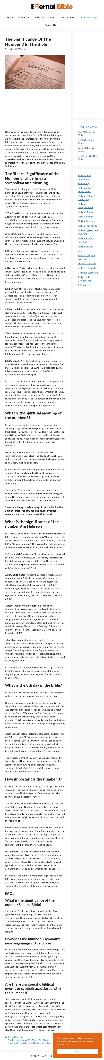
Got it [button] (77, 1051)
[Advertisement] (35, 111)
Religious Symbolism (88, 272)
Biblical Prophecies (87, 225)
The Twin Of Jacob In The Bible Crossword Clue (29, 1043)
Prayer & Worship (87, 263)
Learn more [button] (62, 1044)
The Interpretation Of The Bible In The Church (28, 1040)
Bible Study (23, 17)
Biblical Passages (86, 221)
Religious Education (88, 268)
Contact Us (50, 25)
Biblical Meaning (89, 17)
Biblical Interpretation (45, 17)
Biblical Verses (68, 17)
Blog (80, 250)
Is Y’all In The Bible (87, 127)
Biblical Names (85, 216)
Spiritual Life (84, 285)
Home (10, 17)
